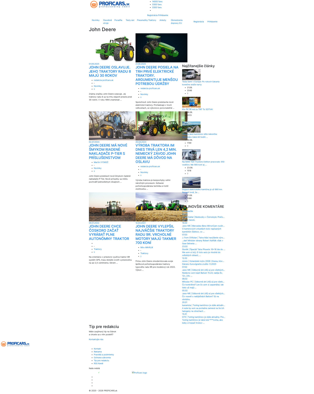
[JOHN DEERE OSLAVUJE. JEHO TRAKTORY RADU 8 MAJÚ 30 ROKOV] (115, 47)
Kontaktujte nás (96, 339)
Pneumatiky (142, 20)
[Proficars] (139, 372)
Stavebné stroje (107, 21)
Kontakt (97, 348)
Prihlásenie (163, 15)
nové (184, 211)
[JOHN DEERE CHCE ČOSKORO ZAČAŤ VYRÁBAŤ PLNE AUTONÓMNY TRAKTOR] (115, 206)
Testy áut (130, 20)
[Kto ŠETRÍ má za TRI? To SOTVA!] (191, 102)
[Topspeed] (104, 372)
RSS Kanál (98, 363)
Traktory (152, 20)
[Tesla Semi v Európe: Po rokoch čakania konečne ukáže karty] (191, 74)
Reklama (98, 351)
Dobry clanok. (188, 220)
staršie (190, 211)
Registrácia (152, 15)
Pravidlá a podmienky (104, 354)
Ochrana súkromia (102, 357)
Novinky (95, 20)
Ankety (163, 20)
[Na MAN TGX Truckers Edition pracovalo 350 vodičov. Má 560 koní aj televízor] (191, 154)
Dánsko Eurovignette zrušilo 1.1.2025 (199, 264)
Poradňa (118, 20)
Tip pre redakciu (101, 360)
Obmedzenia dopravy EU (177, 21)
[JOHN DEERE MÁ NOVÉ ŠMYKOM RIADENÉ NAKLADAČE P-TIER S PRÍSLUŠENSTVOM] (115, 125)
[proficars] (111, 4)
